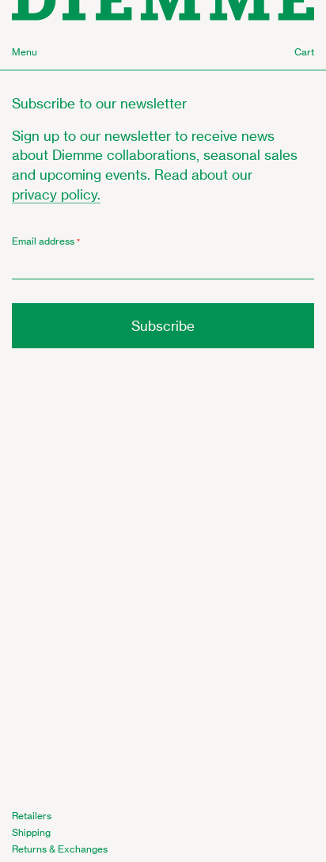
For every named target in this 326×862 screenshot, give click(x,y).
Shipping (31, 832)
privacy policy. (56, 194)
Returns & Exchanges (60, 849)
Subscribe (163, 325)
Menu (24, 52)
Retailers (31, 816)
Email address (46, 241)
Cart (304, 52)
